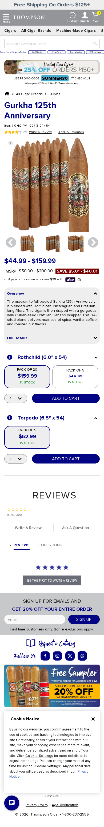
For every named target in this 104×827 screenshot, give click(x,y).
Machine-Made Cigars (76, 30)
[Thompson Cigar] (29, 17)
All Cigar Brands (36, 30)
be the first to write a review (52, 580)
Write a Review (40, 132)
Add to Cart (66, 398)
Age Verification (65, 805)
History (72, 21)
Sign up (83, 619)
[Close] (93, 719)
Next (93, 242)
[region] (52, 752)
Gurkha (55, 94)
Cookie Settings (39, 756)
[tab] (28, 527)
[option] (27, 243)
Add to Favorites (71, 132)
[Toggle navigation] (6, 17)
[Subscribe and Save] (52, 685)
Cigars (10, 30)
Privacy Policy (37, 805)
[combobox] (52, 43)
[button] (10, 142)
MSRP (11, 271)
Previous (11, 242)
